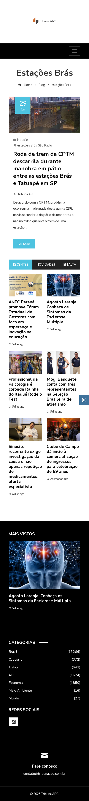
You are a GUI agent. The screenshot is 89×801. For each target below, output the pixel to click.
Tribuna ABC (26, 194)
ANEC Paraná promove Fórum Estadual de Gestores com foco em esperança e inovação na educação (24, 319)
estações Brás (27, 145)
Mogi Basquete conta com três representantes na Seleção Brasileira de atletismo (61, 392)
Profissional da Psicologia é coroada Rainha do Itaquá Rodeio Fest (25, 389)
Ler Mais (23, 244)
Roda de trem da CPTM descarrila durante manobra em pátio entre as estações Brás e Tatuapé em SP (43, 168)
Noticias (23, 139)
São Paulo (45, 145)
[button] (36, 630)
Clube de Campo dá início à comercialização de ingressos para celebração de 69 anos (63, 459)
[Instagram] (13, 721)
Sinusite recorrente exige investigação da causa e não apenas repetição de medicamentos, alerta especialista (25, 466)
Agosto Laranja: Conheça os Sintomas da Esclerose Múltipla (62, 312)
